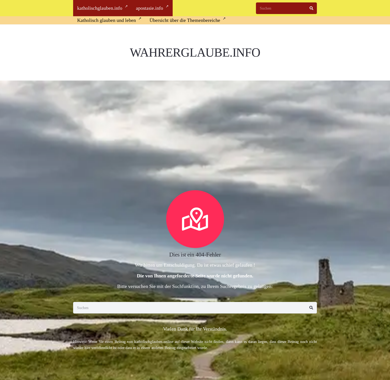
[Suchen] (311, 8)
